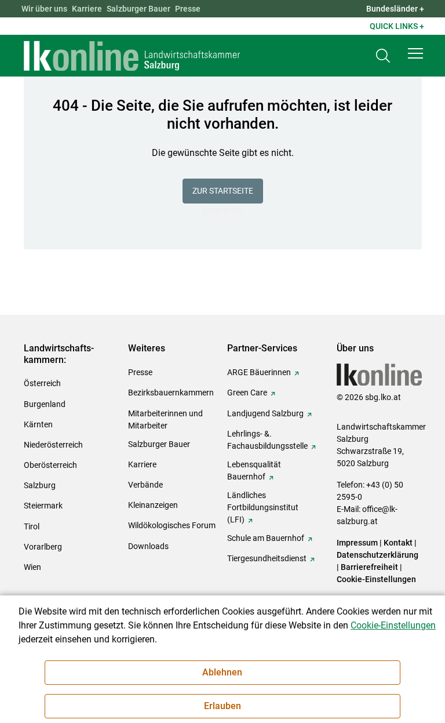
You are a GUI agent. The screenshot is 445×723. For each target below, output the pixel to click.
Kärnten (38, 424)
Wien (32, 567)
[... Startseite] (132, 56)
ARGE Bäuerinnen (259, 372)
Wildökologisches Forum (172, 525)
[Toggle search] (383, 56)
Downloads (148, 546)
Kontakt (398, 542)
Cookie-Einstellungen (376, 579)
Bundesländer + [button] (395, 8)
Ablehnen (222, 672)
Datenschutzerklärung (377, 554)
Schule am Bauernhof (265, 538)
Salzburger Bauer (138, 8)
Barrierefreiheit (369, 567)
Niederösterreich (53, 444)
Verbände (145, 484)
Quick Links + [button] (397, 26)
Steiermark (43, 505)
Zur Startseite (222, 190)
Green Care (247, 392)
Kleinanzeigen (153, 505)
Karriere (87, 8)
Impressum (357, 542)
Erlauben (222, 705)
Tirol (31, 526)
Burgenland (44, 404)
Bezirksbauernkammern (171, 392)
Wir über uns (44, 8)
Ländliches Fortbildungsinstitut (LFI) (262, 507)
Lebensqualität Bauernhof (254, 470)
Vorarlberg (43, 546)
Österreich (42, 383)
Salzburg (40, 485)
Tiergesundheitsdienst (267, 558)
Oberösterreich (50, 465)
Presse (187, 8)
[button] (415, 53)
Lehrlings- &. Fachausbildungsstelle (267, 439)
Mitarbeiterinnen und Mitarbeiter (165, 419)
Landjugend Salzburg (265, 413)
